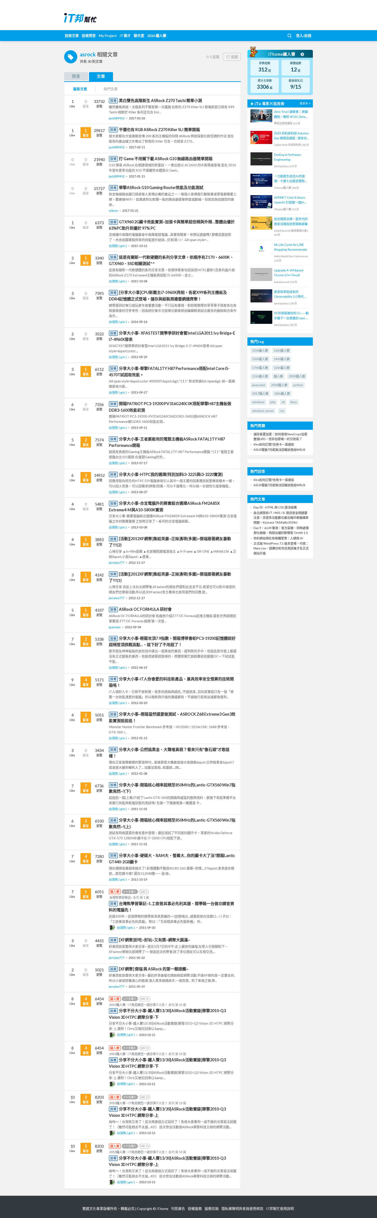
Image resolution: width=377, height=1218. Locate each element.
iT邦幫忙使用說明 (280, 1208)
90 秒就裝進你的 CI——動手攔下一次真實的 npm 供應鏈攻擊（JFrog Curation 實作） (291, 316)
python (298, 385)
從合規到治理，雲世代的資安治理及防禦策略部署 (291, 221)
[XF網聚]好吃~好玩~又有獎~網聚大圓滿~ (154, 939)
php (273, 402)
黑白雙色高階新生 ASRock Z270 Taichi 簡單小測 (160, 100)
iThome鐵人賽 (282, 54)
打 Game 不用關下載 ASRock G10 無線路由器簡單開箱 (165, 158)
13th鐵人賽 (260, 359)
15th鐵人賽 (260, 350)
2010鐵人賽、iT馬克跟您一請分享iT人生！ (138, 1004)
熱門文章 (111, 89)
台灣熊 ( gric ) (118, 246)
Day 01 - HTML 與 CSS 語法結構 (275, 507)
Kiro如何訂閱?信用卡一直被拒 (274, 444)
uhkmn (114, 210)
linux (294, 402)
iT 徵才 (125, 35)
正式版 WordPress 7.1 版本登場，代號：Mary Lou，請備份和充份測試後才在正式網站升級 (281, 548)
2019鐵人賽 (297, 376)
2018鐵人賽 (279, 385)
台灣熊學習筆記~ (120, 897)
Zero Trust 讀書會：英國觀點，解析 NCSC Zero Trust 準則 (291, 114)
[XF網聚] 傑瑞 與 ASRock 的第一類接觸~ (153, 968)
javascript (258, 385)
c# (283, 402)
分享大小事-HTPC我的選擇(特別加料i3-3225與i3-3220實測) (171, 474)
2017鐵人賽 (260, 393)
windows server (263, 411)
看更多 (304, 103)
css (282, 411)
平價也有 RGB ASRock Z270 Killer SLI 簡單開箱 (159, 129)
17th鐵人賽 (260, 368)
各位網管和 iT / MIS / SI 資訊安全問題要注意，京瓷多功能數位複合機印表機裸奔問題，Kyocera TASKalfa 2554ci (281, 517)
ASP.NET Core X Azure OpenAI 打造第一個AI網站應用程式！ (290, 200)
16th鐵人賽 (282, 350)
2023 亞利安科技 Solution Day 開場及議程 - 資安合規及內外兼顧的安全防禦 (291, 136)
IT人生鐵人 (129, 891)
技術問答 (89, 35)
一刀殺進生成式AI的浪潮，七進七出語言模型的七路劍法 (291, 179)
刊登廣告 (178, 1208)
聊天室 (139, 35)
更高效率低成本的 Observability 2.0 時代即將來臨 (290, 294)
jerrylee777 (117, 562)
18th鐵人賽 (282, 393)
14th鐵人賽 (282, 359)
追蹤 (234, 57)
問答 (76, 76)
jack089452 (117, 118)
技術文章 (72, 35)
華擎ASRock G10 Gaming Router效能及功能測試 (161, 187)
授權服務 (195, 1208)
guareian (115, 627)
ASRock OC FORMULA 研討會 (145, 609)
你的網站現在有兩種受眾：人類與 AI (278, 538)
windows (258, 402)
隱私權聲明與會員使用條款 (242, 1208)
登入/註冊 (303, 35)
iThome (162, 1208)
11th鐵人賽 (260, 376)
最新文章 (80, 89)
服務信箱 (212, 1208)
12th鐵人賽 (282, 368)
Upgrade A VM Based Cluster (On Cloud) (288, 272)
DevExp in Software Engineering (287, 157)
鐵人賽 (278, 376)
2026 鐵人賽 (156, 35)
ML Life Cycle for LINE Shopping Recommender (290, 247)
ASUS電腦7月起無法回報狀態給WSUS (279, 449)
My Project (108, 35)
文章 (101, 76)
